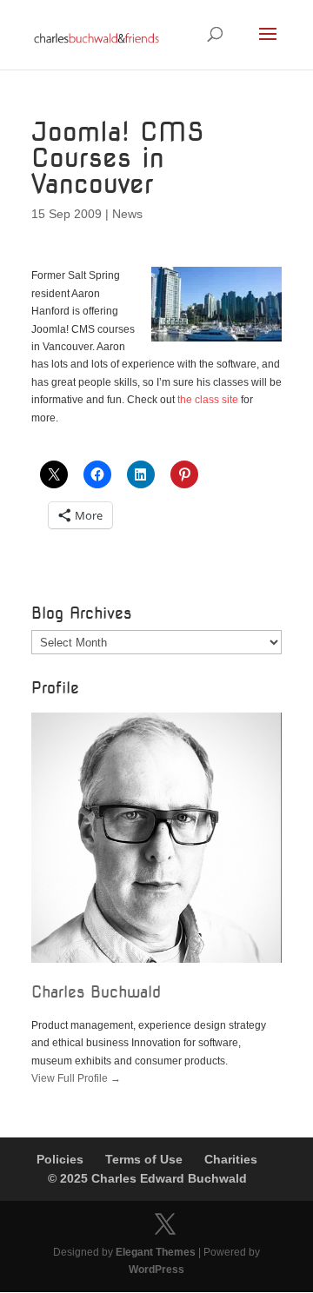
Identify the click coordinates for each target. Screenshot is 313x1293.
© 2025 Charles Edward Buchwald (147, 1178)
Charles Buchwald (96, 992)
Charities (230, 1159)
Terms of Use (144, 1159)
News (127, 214)
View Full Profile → (76, 1078)
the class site (207, 400)
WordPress (156, 1269)
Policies (60, 1159)
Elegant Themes (156, 1252)
